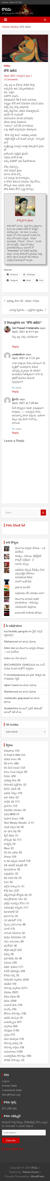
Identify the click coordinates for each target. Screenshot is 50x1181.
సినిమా (7, 776)
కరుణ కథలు (10, 996)
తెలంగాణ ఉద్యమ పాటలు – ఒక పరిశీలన (24, 649)
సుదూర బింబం (11, 818)
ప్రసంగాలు (9, 915)
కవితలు (7, 65)
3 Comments (11, 79)
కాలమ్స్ (7, 1009)
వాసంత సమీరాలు (12, 932)
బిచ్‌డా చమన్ (10, 788)
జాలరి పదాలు (29, 641)
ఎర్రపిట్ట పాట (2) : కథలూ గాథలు (23, 300)
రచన (6, 882)
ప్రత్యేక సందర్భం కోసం (14, 903)
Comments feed (11, 1090)
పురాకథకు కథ (11, 958)
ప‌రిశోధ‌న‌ (8, 945)
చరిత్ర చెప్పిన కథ (12, 826)
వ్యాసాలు (8, 1026)
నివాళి (7, 928)
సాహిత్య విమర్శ (11, 1043)
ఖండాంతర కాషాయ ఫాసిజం (28, 612)
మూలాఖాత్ (9, 911)
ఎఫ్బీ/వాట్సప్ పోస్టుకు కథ (16, 894)
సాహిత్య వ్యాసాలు (12, 988)
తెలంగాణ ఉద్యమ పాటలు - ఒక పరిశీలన (30, 549)
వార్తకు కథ (9, 801)
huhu (7, 658)
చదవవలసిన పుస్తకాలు (25, 606)
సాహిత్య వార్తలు (11, 1047)
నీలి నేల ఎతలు (11, 852)
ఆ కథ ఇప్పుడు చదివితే (14, 860)
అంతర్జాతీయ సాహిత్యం (15, 1055)
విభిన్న (7, 954)
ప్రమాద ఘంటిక (22, 587)
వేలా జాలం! (21, 658)
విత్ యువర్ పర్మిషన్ (13, 865)
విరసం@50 (9, 814)
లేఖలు (7, 848)
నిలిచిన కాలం (10, 759)
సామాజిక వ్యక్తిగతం (13, 784)
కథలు (7, 1000)
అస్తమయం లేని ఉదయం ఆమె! (29, 593)
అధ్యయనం (9, 873)
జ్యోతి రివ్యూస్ (10, 949)
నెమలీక (7, 983)
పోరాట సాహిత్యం (12, 1013)
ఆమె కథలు (9, 797)
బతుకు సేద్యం (10, 793)
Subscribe (11, 1140)
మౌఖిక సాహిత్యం (12, 1060)
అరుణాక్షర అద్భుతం (13, 907)
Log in (5, 1081)
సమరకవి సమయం (13, 810)
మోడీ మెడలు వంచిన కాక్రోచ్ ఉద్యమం (24, 666)
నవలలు (7, 962)
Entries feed (9, 1085)
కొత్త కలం (8, 890)
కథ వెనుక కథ (11, 877)
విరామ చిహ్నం (22, 563)
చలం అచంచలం (12, 941)
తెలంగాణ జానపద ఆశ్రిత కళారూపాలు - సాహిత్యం (27, 600)
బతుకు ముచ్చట (11, 1017)
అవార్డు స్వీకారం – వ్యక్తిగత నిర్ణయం (26, 309)
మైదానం (8, 805)
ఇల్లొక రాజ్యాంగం (12, 886)
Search (43, 513)
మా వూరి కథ (10, 831)
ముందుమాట (10, 869)
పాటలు (7, 856)
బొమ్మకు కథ (10, 839)
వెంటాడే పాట (10, 1004)
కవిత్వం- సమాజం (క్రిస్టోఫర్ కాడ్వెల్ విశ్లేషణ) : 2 (28, 557)
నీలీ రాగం (8, 763)
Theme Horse (30, 1172)
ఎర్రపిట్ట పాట (10, 780)
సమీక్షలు (8, 1030)
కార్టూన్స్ (8, 843)
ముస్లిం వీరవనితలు (13, 937)
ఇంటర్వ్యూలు (10, 1021)
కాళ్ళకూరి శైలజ (23, 75)
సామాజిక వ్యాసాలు (13, 979)
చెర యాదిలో (10, 920)
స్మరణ (7, 1034)
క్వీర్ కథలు (9, 835)
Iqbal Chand (11, 685)
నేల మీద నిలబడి (12, 767)
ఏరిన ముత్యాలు (11, 1038)
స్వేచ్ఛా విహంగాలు (13, 924)
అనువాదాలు (10, 1051)
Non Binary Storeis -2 (17, 822)
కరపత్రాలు (9, 750)
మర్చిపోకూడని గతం (13, 899)
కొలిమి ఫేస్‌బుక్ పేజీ (15, 525)
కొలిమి (6, 9)
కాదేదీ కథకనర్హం (12, 971)
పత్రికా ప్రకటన (11, 966)
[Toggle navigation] (5, 20)
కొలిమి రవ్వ (9, 975)
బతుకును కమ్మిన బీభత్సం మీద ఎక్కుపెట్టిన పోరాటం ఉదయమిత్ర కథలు (30, 573)
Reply (15, 346)
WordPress (37, 1176)
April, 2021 (9, 75)
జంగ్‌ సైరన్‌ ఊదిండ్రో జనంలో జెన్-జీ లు (23, 709)
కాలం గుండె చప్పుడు (13, 771)
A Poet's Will (12, 754)
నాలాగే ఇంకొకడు (23, 581)
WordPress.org (11, 1094)
